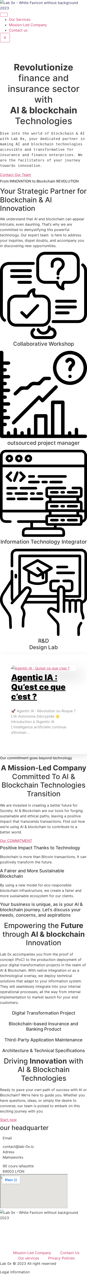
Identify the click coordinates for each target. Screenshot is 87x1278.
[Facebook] (43, 1243)
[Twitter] (43, 45)
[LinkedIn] (43, 54)
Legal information (15, 1272)
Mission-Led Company (28, 25)
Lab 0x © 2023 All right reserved (28, 1263)
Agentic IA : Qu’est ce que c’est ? (38, 687)
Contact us (18, 30)
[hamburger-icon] (4, 15)
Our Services (19, 19)
